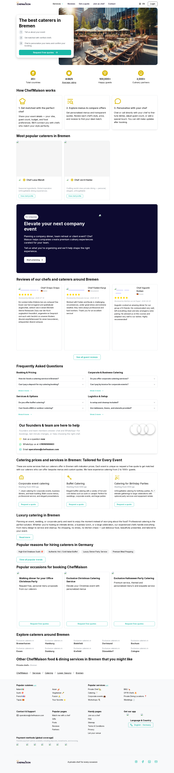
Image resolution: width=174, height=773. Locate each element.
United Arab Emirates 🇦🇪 (142, 729)
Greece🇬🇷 (133, 729)
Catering (49, 673)
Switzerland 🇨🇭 (135, 729)
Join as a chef (94, 715)
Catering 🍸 (93, 693)
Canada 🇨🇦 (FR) (138, 729)
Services (36, 673)
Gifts (54, 719)
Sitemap (91, 722)
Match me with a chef (61, 715)
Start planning (33, 260)
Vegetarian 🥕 (58, 693)
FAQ (89, 719)
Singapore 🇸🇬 (149, 729)
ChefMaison (22, 673)
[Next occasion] (154, 600)
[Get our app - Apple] (133, 715)
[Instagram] (136, 762)
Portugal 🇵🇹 (132, 729)
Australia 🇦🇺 (144, 729)
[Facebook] (142, 762)
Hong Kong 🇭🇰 (147, 729)
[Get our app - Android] (148, 715)
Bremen (79, 673)
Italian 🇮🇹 (20, 689)
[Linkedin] (149, 762)
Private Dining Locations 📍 (135, 696)
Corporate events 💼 (97, 696)
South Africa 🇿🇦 (140, 729)
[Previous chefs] (19, 170)
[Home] (23, 4)
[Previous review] (19, 317)
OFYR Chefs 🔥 (130, 693)
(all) (35, 685)
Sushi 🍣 (20, 693)
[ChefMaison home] (23, 762)
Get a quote (84, 4)
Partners (55, 729)
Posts (54, 722)
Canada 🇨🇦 (136, 729)
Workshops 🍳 (94, 700)
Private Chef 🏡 (94, 689)
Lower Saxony (64, 673)
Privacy (91, 729)
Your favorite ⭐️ (59, 700)
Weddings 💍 (129, 700)
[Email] (156, 762)
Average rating (69, 82)
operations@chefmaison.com (31, 715)
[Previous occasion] (19, 600)
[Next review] (154, 317)
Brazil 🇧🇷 (145, 729)
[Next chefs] (154, 170)
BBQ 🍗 (127, 689)
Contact (111, 4)
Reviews (71, 4)
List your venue (94, 733)
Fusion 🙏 (56, 696)
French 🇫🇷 (20, 696)
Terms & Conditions (96, 726)
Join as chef (98, 4)
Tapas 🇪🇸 (20, 700)
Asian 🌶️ (55, 689)
